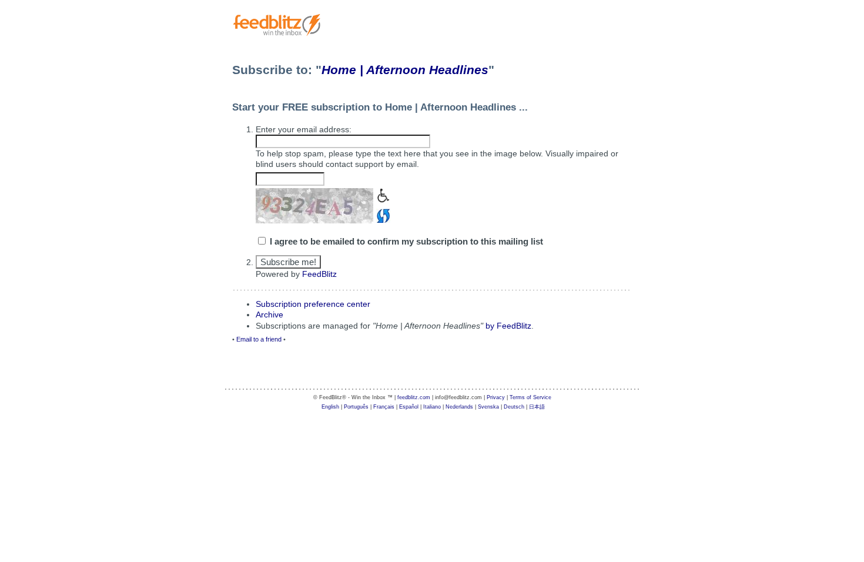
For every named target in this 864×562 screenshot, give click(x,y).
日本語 (537, 407)
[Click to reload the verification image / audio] (381, 214)
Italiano (432, 407)
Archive (269, 314)
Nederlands (459, 407)
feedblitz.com (413, 397)
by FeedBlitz (508, 325)
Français (383, 407)
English (330, 407)
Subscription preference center (313, 304)
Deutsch (514, 407)
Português (356, 407)
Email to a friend (259, 339)
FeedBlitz (319, 274)
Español (408, 407)
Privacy (496, 397)
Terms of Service (530, 397)
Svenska (488, 407)
